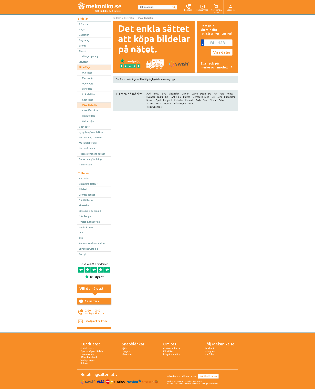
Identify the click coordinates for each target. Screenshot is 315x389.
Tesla (158, 103)
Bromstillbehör (87, 194)
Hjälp (124, 348)
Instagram (210, 351)
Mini (220, 97)
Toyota (167, 103)
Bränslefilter (89, 94)
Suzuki (150, 103)
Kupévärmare (86, 227)
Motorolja (87, 78)
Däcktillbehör (86, 200)
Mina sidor (127, 354)
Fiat (215, 93)
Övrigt (82, 254)
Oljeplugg (87, 83)
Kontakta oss (87, 348)
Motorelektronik (88, 143)
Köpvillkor (168, 351)
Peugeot (167, 100)
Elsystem (83, 62)
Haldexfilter (88, 116)
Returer (84, 363)
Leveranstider (88, 354)
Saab (198, 100)
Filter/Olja (84, 67)
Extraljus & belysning (90, 211)
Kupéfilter (87, 99)
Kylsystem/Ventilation (91, 132)
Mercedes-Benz (201, 97)
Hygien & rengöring (89, 221)
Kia (166, 97)
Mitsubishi (229, 97)
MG (213, 97)
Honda (230, 93)
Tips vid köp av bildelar (92, 351)
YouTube (209, 354)
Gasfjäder (84, 126)
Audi (149, 93)
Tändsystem (85, 164)
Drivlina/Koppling (88, 56)
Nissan (150, 100)
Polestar (178, 100)
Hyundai (151, 97)
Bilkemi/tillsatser (88, 184)
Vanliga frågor (88, 360)
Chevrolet (174, 93)
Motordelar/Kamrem (90, 137)
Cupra (195, 93)
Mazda (186, 97)
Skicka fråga (92, 301)
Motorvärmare (87, 148)
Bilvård (83, 189)
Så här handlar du (89, 357)
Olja (81, 238)
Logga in (126, 351)
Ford (222, 93)
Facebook (209, 348)
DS (209, 93)
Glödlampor (85, 216)
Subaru (222, 100)
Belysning (84, 40)
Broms (82, 45)
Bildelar (83, 18)
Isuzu (160, 97)
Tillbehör (84, 173)
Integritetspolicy (171, 354)
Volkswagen (179, 103)
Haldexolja (88, 121)
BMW (156, 93)
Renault (189, 100)
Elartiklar (84, 205)
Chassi (82, 51)
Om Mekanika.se (171, 348)
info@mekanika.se (96, 321)
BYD (164, 93)
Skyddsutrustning (88, 248)
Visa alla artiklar (154, 106)
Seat (205, 100)
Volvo (191, 103)
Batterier (84, 35)
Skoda (213, 100)
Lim (81, 232)
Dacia (203, 93)
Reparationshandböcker (92, 153)
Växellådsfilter (90, 110)
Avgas (82, 29)
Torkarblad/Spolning (90, 159)
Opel (158, 100)
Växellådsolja (89, 105)
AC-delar (84, 24)
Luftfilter (87, 89)
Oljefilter (87, 72)
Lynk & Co (176, 97)
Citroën (185, 93)
